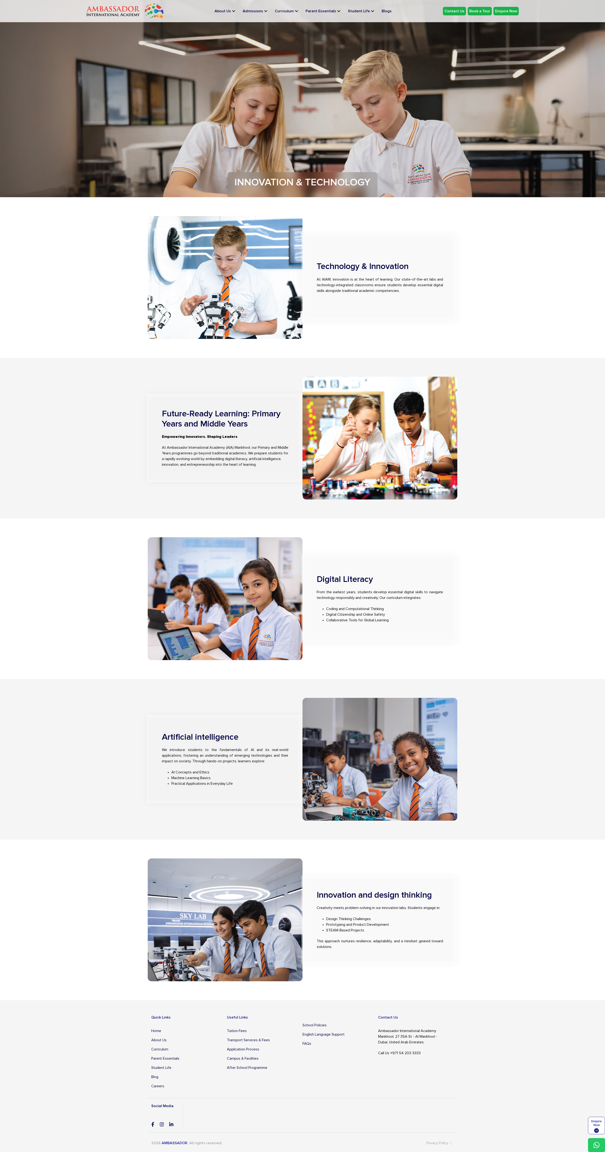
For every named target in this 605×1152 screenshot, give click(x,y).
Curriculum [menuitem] (284, 11)
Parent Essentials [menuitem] (321, 11)
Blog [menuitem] (154, 1077)
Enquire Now (506, 11)
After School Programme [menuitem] (247, 1068)
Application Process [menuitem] (243, 1049)
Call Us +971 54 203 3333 (399, 1053)
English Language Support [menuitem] (323, 1034)
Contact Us (454, 11)
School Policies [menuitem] (314, 1025)
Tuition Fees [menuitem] (237, 1031)
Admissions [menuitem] (253, 11)
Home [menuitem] (156, 1031)
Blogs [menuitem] (387, 11)
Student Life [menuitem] (359, 11)
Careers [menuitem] (157, 1086)
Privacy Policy (437, 1143)
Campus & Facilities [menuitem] (243, 1058)
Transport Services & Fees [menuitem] (248, 1040)
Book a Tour (479, 11)
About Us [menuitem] (223, 11)
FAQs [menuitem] (306, 1043)
